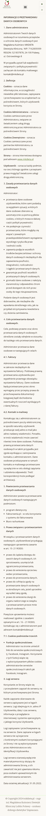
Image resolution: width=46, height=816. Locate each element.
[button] (25, 7)
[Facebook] (42, 4)
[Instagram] (42, 10)
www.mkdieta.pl (25, 159)
